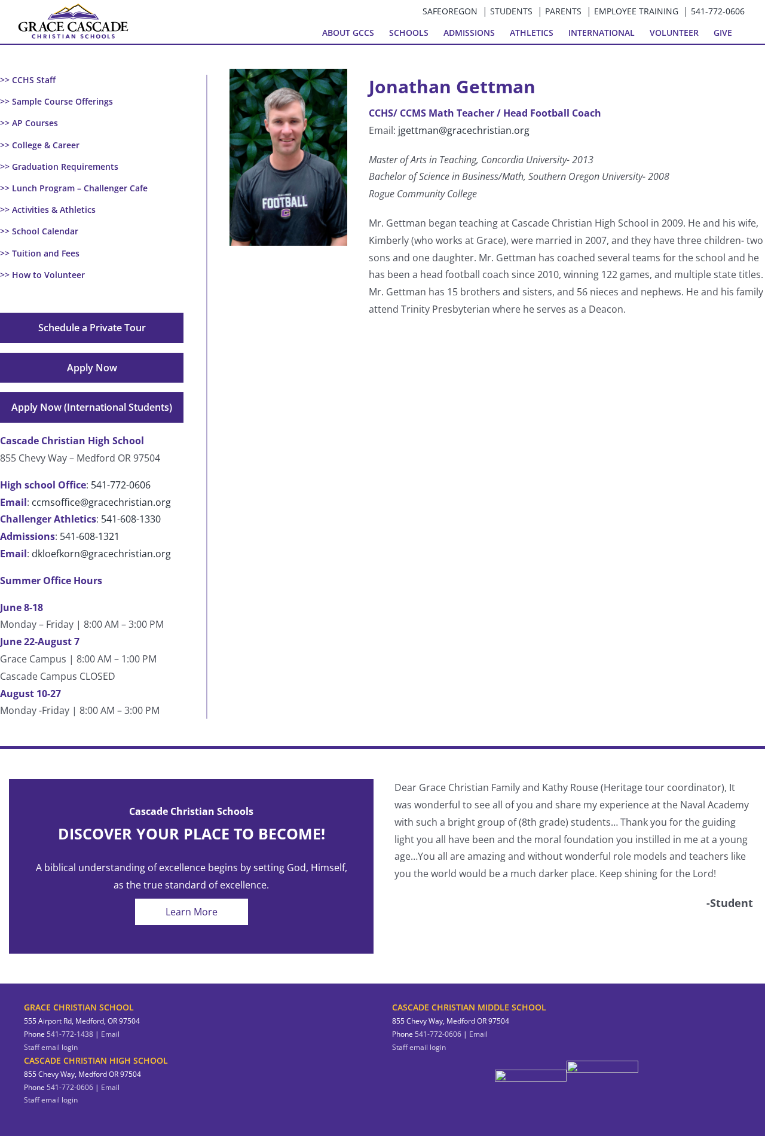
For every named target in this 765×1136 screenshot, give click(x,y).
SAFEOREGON (450, 11)
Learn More (192, 911)
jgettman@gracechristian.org (464, 130)
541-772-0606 (718, 11)
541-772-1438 (70, 1034)
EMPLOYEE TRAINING (636, 11)
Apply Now (92, 367)
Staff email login (51, 1047)
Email (110, 1034)
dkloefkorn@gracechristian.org (101, 553)
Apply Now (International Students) (91, 407)
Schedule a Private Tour (92, 327)
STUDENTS (511, 11)
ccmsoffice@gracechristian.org (101, 502)
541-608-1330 (131, 519)
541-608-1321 (90, 536)
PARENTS (563, 11)
